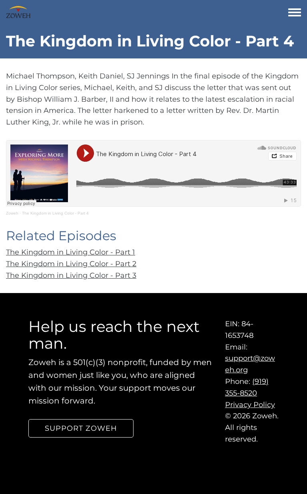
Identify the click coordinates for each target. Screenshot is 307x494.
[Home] (18, 12)
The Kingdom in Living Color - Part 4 (55, 213)
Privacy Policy (250, 404)
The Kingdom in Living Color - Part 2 (71, 263)
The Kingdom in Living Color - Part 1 (70, 252)
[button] (81, 428)
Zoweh (12, 213)
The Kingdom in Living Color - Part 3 (71, 275)
